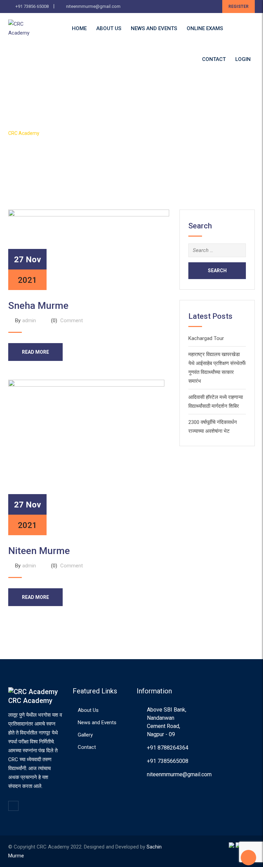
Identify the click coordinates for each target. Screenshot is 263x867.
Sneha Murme (38, 305)
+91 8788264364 (167, 747)
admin (29, 320)
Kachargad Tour (206, 338)
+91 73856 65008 (32, 6)
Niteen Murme (39, 550)
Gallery (85, 735)
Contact (214, 59)
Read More (35, 352)
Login (243, 59)
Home (79, 28)
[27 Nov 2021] (88, 249)
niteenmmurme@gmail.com (93, 6)
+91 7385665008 (167, 761)
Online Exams (205, 28)
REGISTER (238, 6)
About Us (108, 28)
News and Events (154, 28)
